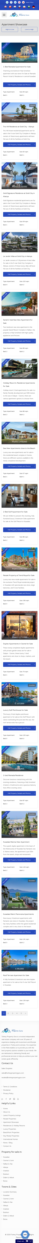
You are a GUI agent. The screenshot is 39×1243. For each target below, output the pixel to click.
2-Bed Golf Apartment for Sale (15, 512)
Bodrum (6, 1174)
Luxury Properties (9, 1129)
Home (5, 1109)
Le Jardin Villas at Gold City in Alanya (17, 256)
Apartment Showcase (11, 1122)
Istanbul (6, 1171)
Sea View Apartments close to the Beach (19, 448)
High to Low (10, 29)
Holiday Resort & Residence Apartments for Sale (19, 384)
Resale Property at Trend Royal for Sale (18, 575)
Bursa (5, 1181)
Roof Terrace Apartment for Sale (16, 975)
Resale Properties (9, 1119)
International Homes (10, 1139)
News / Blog (29, 2)
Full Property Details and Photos (19, 85)
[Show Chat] (27, 1241)
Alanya (5, 1167)
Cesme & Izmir (8, 1160)
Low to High (29, 29)
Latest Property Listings (12, 1115)
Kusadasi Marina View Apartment (16, 842)
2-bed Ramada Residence (13, 775)
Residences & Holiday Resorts (14, 1126)
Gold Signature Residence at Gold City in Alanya (19, 194)
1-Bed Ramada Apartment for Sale (17, 67)
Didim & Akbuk (8, 1177)
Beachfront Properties (11, 1132)
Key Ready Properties (11, 1136)
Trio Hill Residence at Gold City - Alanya (18, 127)
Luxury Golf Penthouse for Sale (15, 710)
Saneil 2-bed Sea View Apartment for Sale (18, 321)
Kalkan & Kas (7, 1164)
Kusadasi (6, 1157)
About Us (6, 1112)
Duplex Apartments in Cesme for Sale (18, 644)
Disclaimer (7, 1090)
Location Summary (10, 1192)
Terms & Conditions (10, 1087)
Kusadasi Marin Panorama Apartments (18, 914)
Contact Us (7, 1146)
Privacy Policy (8, 1093)
